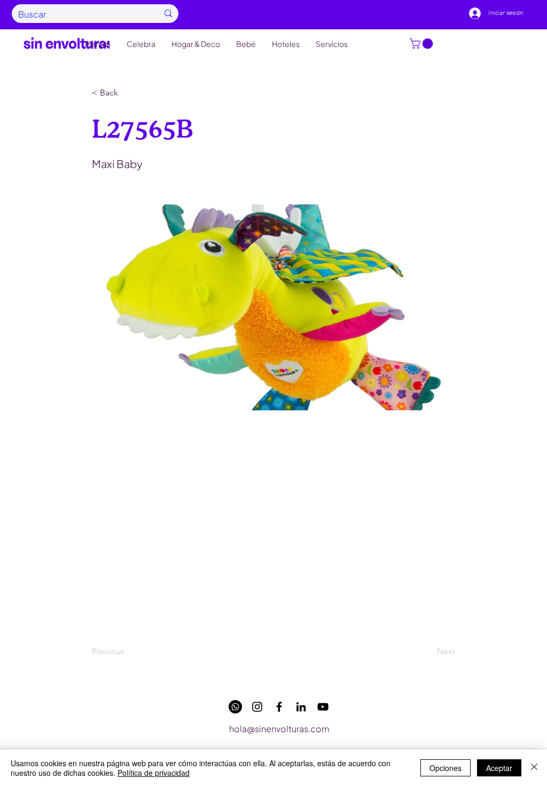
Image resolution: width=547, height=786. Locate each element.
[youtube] (323, 706)
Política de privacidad (154, 772)
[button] (422, 43)
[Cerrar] (534, 767)
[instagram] (257, 706)
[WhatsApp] (235, 706)
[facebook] (279, 706)
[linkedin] (301, 706)
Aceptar (499, 768)
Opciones (445, 768)
